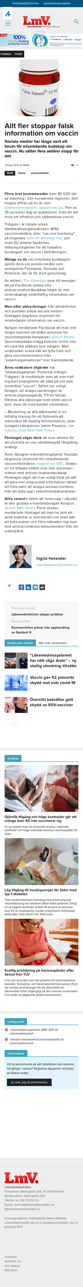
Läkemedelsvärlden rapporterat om (34, 207)
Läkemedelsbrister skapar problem (37, 614)
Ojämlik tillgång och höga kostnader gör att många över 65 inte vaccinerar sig (40, 819)
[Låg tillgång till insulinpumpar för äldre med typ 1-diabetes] (41, 884)
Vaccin (22, 173)
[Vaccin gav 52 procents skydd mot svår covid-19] (16, 683)
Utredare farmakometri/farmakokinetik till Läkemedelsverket (36, 1041)
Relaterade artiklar (20, 643)
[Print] (42, 587)
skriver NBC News (20, 508)
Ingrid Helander (51, 558)
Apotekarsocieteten (25, 3)
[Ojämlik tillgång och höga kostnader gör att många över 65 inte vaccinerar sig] (41, 810)
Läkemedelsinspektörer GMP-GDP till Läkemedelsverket (33, 1031)
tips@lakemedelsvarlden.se (22, 1209)
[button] (7, 24)
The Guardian (35, 280)
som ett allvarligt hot (44, 238)
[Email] (35, 587)
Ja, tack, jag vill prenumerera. (29, 1082)
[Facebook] (21, 587)
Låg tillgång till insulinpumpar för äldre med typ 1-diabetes (41, 892)
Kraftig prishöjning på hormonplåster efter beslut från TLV (39, 972)
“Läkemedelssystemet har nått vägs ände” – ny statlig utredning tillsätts (53, 660)
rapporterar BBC (50, 463)
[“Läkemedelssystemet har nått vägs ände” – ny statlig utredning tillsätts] (16, 661)
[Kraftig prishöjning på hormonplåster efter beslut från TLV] (41, 964)
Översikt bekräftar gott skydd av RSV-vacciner (51, 702)
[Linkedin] (28, 587)
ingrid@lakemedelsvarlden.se (57, 565)
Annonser (11, 1257)
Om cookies (12, 1266)
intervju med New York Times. (30, 430)
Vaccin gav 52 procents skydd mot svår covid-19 (52, 680)
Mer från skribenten (53, 643)
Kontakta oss (13, 1261)
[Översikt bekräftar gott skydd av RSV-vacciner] (16, 705)
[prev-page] (7, 722)
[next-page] (15, 722)
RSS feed (11, 1270)
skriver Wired (63, 337)
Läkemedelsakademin (57, 3)
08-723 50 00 (29, 1200)
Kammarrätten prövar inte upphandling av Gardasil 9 (40, 630)
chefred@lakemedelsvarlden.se (34, 1205)
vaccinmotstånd (39, 173)
